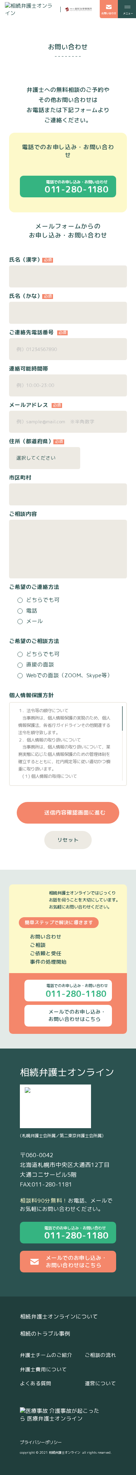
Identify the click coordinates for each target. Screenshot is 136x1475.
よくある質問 (35, 1383)
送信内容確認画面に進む (75, 812)
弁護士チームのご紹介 (46, 1355)
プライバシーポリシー (41, 1442)
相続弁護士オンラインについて (59, 1316)
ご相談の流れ (100, 1355)
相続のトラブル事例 (45, 1333)
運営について (100, 1383)
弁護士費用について (43, 1369)
